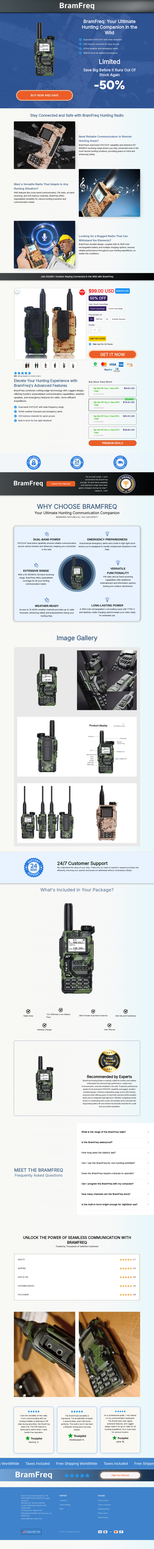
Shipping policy (104, 1509)
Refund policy (103, 1517)
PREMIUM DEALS (112, 443)
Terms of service (104, 1505)
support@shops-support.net (31, 1518)
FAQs (61, 1509)
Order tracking (65, 1505)
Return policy (103, 1513)
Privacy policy (103, 1500)
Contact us (63, 1500)
